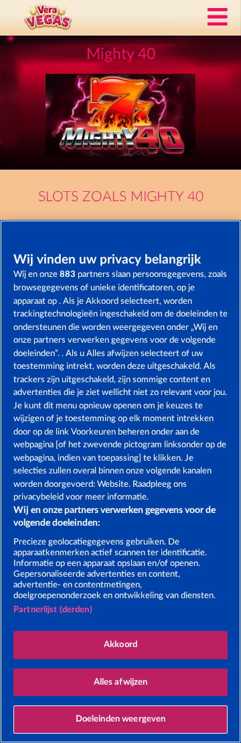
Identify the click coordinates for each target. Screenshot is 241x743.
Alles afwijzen (121, 682)
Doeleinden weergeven (121, 719)
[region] (120, 481)
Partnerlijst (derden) (52, 610)
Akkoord (120, 644)
